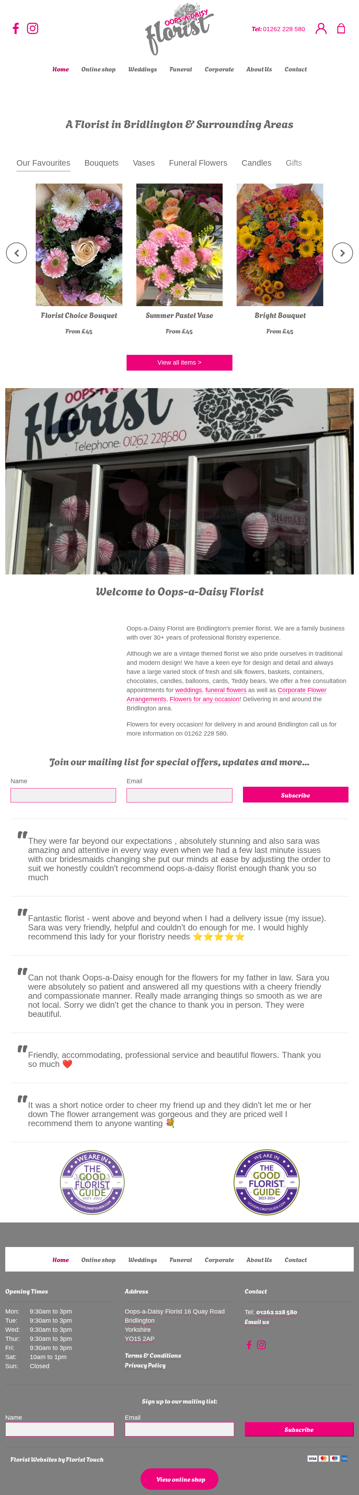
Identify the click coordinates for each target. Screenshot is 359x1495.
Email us (257, 1321)
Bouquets (101, 162)
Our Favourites (43, 162)
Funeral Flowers (198, 162)
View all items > (179, 362)
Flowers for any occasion (204, 699)
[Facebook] (15, 29)
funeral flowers (225, 690)
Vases (144, 162)
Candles (257, 162)
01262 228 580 (284, 29)
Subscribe (295, 794)
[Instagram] (32, 29)
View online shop (180, 1478)
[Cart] (345, 29)
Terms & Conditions (153, 1354)
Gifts (294, 162)
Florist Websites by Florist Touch (57, 1458)
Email (134, 781)
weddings (188, 690)
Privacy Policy (145, 1364)
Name (19, 781)
